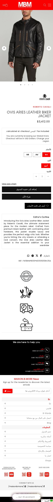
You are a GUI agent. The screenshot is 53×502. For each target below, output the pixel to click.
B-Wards (47, 413)
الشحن (33, 131)
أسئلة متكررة (46, 436)
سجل (8, 391)
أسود (46, 165)
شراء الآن (26, 196)
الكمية (49, 171)
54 (46, 154)
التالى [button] (49, 48)
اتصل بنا (48, 455)
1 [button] (20, 84)
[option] (26, 45)
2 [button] (24, 84)
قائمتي (48, 408)
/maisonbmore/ (35, 486)
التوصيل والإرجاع (44, 451)
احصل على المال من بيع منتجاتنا (39, 418)
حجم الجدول (46, 431)
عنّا (50, 403)
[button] (47, 500)
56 (27, 154)
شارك (46, 255)
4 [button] (32, 84)
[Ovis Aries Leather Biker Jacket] (26, 45)
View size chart (9, 184)
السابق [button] (4, 48)
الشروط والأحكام (44, 441)
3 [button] (28, 84)
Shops (48, 460)
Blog (49, 423)
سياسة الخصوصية (44, 446)
